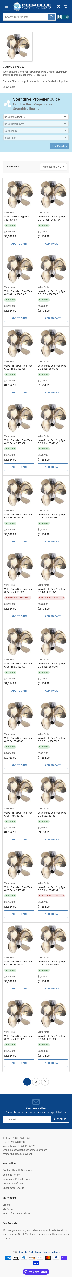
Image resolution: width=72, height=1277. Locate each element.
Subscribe (59, 1119)
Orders (6, 1204)
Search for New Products (16, 1213)
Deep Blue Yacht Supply (29, 1252)
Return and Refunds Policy (17, 1179)
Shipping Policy (11, 1174)
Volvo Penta (9, 212)
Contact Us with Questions (17, 1170)
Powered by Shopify (52, 1252)
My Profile (8, 1209)
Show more (9, 86)
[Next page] (45, 1081)
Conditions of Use (13, 1183)
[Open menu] (6, 6)
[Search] (51, 17)
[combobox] (29, 17)
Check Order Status (13, 1187)
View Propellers (59, 146)
